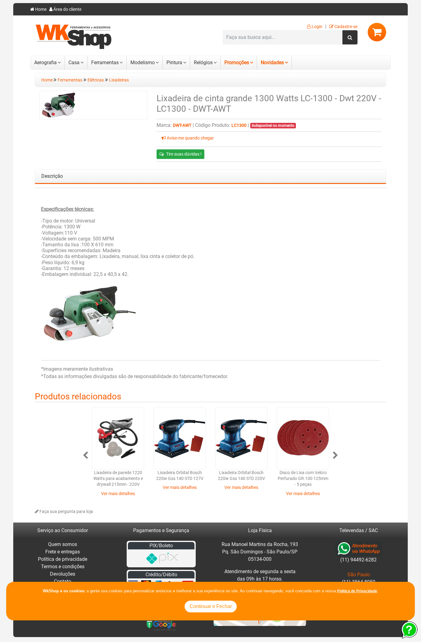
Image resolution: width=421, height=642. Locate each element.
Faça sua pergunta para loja (66, 511)
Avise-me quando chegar (190, 138)
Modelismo (142, 62)
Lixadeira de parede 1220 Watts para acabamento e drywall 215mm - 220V (118, 478)
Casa (74, 62)
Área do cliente (66, 9)
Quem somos (62, 544)
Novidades (272, 62)
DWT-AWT (182, 125)
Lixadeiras (119, 80)
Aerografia (45, 62)
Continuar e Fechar (211, 606)
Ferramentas (105, 62)
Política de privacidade (62, 559)
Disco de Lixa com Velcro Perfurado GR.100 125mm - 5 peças (303, 478)
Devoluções (62, 574)
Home (40, 9)
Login (316, 26)
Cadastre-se (345, 26)
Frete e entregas (62, 552)
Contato (62, 581)
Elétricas (96, 80)
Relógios (203, 62)
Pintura (174, 62)
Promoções (236, 62)
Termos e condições (62, 566)
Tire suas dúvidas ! (184, 154)
